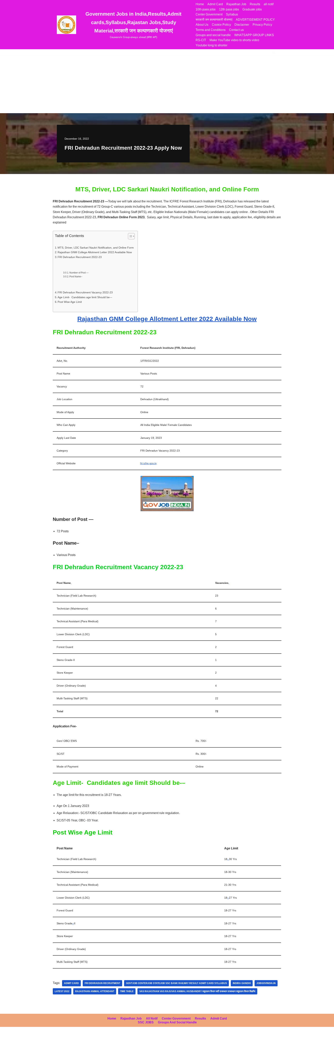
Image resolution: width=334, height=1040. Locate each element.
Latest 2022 (62, 991)
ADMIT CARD (71, 983)
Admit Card (215, 4)
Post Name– (76, 276)
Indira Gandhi (242, 983)
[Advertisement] (167, 84)
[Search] (273, 52)
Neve (6, 1035)
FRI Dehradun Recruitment (102, 983)
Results (255, 4)
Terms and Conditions (211, 29)
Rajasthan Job (236, 4)
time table (127, 991)
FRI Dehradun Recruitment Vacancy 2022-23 (85, 292)
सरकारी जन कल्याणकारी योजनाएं (214, 19)
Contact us (236, 29)
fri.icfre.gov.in (148, 463)
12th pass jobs (229, 9)
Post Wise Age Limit (70, 301)
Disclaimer (241, 24)
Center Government (209, 14)
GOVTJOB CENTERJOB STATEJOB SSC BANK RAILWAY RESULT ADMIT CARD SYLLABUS (176, 983)
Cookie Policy (221, 24)
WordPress (37, 1035)
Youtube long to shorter (211, 45)
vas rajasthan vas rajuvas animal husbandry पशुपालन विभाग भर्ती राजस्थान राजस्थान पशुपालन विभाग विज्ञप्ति (197, 991)
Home (200, 4)
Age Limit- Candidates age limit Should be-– (85, 297)
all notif (269, 4)
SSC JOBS (146, 1022)
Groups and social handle (213, 35)
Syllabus (232, 14)
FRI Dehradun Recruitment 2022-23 (80, 257)
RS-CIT (201, 40)
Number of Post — (79, 272)
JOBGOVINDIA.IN (266, 983)
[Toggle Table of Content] (129, 236)
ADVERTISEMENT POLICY (255, 19)
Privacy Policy (262, 24)
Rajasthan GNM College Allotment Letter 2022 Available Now (95, 252)
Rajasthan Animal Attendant (94, 991)
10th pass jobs (206, 9)
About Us (202, 24)
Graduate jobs (252, 9)
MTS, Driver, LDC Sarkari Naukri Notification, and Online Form (96, 247)
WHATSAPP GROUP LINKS (254, 35)
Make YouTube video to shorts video (234, 40)
